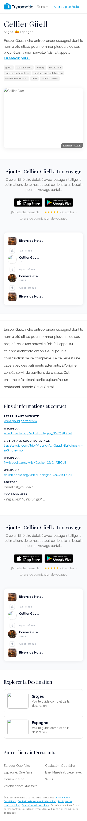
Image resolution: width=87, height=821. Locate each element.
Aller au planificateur (68, 6)
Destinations (63, 797)
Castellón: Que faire (60, 766)
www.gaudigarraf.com (20, 421)
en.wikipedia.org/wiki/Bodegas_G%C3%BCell (38, 433)
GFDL (78, 145)
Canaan (67, 145)
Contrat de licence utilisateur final (37, 801)
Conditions (10, 801)
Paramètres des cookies (35, 805)
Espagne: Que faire (18, 772)
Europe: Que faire (17, 766)
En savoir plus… (17, 58)
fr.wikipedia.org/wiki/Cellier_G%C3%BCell (35, 463)
